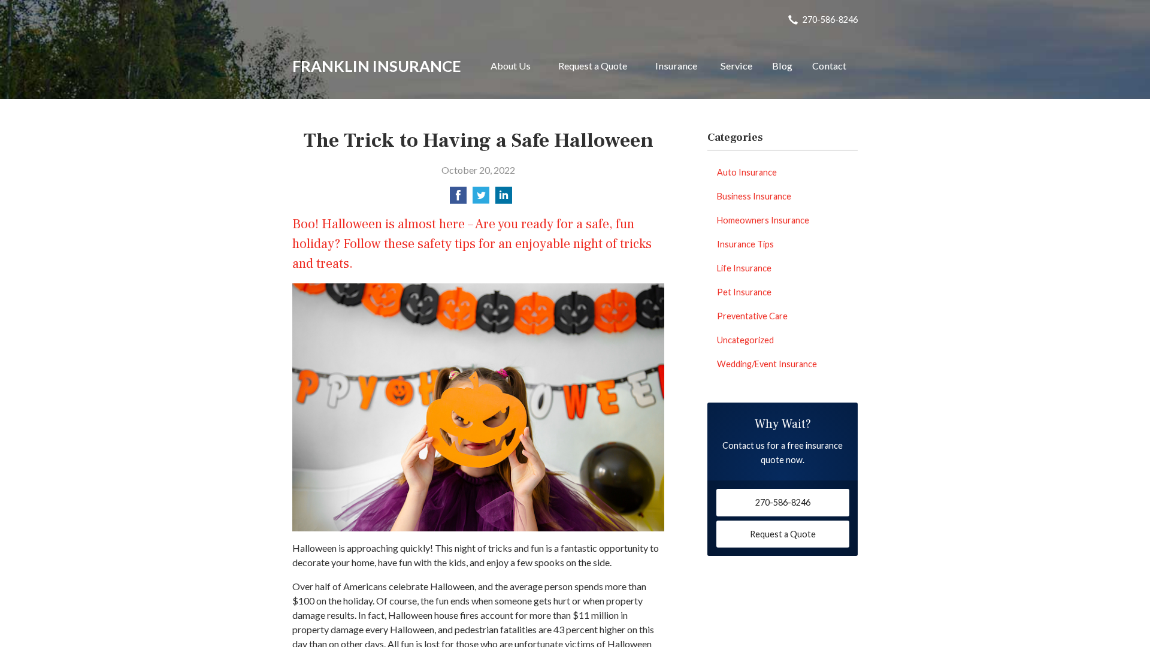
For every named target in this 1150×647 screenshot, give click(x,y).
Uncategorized (745, 340)
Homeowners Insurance (763, 220)
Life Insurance (744, 268)
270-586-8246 (830, 19)
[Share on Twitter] (481, 198)
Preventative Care (752, 316)
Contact (829, 65)
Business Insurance (754, 196)
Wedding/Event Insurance (767, 364)
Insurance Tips (745, 244)
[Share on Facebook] (458, 198)
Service (736, 65)
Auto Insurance (747, 172)
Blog (782, 65)
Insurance (676, 65)
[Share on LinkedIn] (503, 198)
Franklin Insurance (376, 66)
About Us (511, 65)
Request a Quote (592, 65)
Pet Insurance (744, 292)
